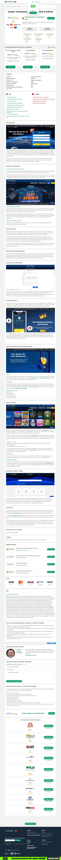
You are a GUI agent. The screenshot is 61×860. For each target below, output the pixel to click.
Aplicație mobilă (9, 85)
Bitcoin (48, 378)
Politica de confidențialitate (46, 835)
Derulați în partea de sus (30, 823)
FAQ (32, 87)
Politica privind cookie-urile (46, 833)
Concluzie (33, 78)
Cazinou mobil (30, 845)
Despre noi (43, 832)
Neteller (41, 378)
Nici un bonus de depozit (48, 58)
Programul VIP (9, 80)
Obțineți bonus (33, 12)
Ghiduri (28, 840)
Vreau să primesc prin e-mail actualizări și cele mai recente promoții (15, 844)
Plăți (32, 85)
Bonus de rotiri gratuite (30, 59)
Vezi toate (51, 47)
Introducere (8, 76)
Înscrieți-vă (18, 840)
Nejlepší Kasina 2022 (31, 832)
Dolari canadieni (23, 388)
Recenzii (19, 6)
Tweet (54, 643)
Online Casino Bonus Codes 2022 (33, 835)
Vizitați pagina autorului (30, 655)
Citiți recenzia (48, 728)
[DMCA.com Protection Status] (9, 850)
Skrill (45, 378)
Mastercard (33, 378)
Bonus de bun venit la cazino (13, 60)
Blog (28, 843)
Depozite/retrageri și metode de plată (14, 87)
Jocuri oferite (9, 88)
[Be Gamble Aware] (7, 853)
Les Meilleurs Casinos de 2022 (32, 833)
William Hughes (18, 650)
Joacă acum (51, 713)
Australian (16, 388)
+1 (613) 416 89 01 (44, 844)
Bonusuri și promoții (10, 78)
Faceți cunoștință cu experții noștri (32, 848)
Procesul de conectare (11, 83)
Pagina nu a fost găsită (36, 80)
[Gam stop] (11, 853)
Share (49, 643)
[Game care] (17, 853)
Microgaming (45, 153)
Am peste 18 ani (8, 842)
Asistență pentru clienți (36, 76)
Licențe (32, 81)
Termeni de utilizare (45, 836)
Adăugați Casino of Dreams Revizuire (14, 681)
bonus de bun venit (15, 515)
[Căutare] (50, 2)
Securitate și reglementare (12, 81)
